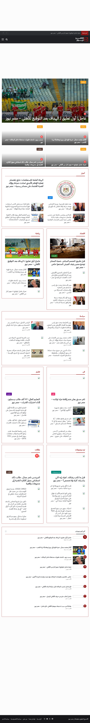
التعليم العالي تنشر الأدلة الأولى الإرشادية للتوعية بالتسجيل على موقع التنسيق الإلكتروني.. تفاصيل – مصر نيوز (16, 411)
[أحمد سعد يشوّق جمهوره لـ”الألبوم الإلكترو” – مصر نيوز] (79, 411)
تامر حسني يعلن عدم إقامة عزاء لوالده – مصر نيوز (68, 401)
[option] (45, 123)
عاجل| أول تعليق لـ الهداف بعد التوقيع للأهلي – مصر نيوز (46, 118)
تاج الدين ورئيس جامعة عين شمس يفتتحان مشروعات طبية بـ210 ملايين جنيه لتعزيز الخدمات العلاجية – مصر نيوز (59, 219)
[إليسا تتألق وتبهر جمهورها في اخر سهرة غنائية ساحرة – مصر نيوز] (84, 486)
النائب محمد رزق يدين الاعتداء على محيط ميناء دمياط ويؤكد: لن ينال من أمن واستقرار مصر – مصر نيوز (59, 340)
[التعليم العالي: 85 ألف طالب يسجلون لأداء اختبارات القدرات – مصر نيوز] (34, 423)
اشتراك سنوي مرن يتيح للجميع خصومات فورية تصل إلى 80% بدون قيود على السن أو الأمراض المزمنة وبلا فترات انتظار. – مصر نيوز (61, 513)
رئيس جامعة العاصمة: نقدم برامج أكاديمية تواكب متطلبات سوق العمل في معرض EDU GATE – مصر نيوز (16, 435)
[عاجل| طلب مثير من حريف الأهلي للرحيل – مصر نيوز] (79, 599)
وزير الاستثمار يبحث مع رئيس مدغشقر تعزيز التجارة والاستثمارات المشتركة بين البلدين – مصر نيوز (61, 289)
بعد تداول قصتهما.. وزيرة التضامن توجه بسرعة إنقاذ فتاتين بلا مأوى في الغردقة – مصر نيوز (59, 206)
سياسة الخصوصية (16, 719)
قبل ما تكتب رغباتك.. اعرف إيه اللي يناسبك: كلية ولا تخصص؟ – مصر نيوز (69, 479)
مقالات (40, 149)
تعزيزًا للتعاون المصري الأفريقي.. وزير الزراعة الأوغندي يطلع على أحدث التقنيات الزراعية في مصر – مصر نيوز (60, 276)
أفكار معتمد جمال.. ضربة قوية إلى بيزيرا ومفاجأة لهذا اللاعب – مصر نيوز (69, 140)
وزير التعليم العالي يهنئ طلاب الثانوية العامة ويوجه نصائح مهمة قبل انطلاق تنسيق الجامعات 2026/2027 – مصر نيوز (17, 219)
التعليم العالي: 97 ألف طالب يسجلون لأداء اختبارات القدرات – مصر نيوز (24, 401)
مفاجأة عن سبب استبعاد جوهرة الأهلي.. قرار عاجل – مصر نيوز (52, 606)
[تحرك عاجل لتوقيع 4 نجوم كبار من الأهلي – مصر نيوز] (66, 157)
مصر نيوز (70, 719)
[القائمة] (3, 40)
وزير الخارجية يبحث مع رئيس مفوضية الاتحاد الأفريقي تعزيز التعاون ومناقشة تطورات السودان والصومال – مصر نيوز (59, 326)
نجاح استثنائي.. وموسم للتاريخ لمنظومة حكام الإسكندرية (16, 517)
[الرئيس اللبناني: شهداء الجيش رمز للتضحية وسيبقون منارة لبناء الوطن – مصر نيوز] (37, 325)
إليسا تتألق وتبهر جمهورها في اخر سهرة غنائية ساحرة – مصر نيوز (60, 487)
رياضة (83, 82)
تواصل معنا (32, 719)
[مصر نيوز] (81, 39)
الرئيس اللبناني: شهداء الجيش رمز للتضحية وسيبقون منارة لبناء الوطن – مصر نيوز (18, 325)
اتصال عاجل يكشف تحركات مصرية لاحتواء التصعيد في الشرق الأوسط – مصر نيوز (18, 353)
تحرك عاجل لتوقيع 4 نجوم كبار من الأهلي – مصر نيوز (65, 33)
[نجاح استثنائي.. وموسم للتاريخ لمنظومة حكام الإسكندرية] (39, 516)
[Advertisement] (45, 15)
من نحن (25, 719)
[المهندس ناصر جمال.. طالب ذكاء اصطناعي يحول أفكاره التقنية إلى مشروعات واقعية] (23, 157)
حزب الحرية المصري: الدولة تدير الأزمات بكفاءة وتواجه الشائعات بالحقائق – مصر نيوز (19, 340)
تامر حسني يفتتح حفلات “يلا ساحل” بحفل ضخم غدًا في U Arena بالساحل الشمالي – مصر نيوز (60, 422)
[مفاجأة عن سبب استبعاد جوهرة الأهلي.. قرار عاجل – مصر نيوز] (79, 609)
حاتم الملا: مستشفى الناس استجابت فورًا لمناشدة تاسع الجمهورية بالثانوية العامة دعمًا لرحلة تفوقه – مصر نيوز (17, 206)
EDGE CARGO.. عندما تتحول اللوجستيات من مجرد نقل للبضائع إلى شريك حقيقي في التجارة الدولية (16, 493)
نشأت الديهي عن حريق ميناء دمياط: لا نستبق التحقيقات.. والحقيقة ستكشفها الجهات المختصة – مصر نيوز (59, 354)
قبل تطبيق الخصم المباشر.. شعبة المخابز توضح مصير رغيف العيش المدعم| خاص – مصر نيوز (67, 264)
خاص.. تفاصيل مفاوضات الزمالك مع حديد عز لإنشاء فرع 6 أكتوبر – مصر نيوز (48, 577)
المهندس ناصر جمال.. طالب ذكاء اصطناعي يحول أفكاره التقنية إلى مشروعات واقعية (24, 163)
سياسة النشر (5, 719)
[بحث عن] (6, 40)
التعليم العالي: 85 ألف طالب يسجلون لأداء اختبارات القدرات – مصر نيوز (16, 423)
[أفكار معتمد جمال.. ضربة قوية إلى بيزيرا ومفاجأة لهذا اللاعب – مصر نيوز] (66, 134)
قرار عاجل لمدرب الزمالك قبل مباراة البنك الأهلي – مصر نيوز (53, 586)
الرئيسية (39, 719)
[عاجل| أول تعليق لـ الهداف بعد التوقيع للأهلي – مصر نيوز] (45, 101)
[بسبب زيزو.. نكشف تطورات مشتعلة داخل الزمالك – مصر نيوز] (23, 134)
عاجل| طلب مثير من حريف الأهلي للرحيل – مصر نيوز (55, 596)
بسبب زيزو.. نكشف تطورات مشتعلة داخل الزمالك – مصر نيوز (24, 140)
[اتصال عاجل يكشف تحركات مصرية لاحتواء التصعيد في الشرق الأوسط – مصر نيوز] (37, 353)
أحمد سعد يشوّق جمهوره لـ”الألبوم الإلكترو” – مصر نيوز (61, 408)
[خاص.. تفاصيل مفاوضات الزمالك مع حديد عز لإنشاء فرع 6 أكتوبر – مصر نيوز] (79, 580)
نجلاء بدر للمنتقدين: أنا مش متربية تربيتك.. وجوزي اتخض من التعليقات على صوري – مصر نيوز (60, 435)
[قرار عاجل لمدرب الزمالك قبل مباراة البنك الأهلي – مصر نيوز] (79, 589)
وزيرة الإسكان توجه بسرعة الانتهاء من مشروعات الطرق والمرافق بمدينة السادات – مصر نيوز (60, 301)
